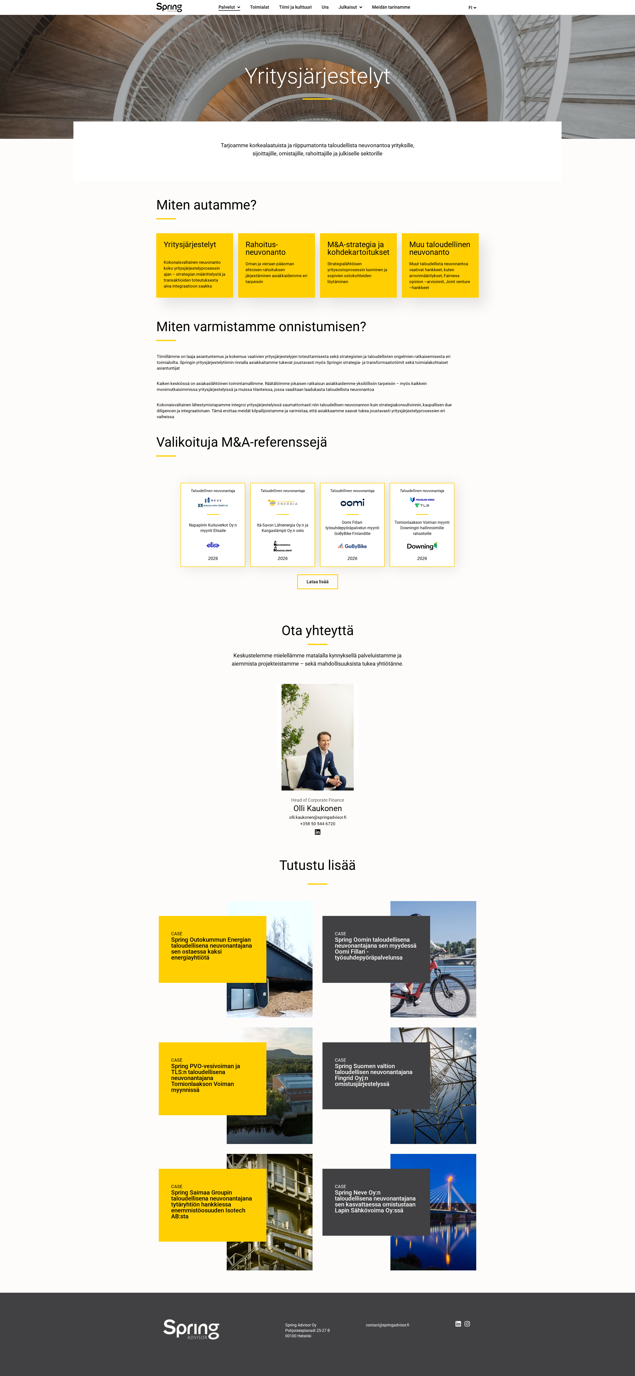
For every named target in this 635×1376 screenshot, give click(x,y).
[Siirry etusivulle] (169, 7)
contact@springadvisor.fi (387, 1325)
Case (176, 933)
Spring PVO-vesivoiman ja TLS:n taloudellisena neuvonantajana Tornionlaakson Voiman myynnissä (205, 1078)
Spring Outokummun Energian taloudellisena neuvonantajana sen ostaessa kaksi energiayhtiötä (211, 948)
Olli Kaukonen (317, 808)
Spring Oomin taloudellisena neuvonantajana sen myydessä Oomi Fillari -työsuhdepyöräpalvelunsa (375, 948)
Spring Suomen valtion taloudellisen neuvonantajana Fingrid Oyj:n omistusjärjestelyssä (374, 1075)
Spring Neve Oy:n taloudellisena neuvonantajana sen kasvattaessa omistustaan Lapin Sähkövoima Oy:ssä (375, 1201)
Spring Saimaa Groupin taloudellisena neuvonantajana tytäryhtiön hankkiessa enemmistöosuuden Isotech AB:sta (211, 1204)
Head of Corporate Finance (317, 800)
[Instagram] (467, 1324)
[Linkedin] (318, 832)
